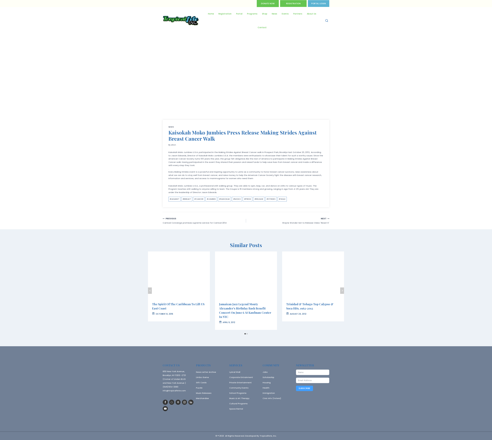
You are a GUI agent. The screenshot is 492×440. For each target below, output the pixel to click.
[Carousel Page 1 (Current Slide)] (245, 334)
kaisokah (224, 199)
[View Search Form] (326, 20)
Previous (150, 290)
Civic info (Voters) (272, 398)
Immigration (269, 393)
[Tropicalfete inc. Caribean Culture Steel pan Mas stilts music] (181, 21)
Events (285, 13)
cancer (198, 199)
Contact (262, 27)
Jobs (265, 372)
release (258, 199)
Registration (293, 3)
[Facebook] (165, 402)
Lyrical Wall (234, 372)
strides (270, 199)
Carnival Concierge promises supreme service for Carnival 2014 (195, 220)
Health (266, 387)
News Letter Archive (206, 372)
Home (211, 13)
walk (282, 199)
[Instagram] (184, 402)
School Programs (238, 393)
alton (173, 145)
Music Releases (203, 393)
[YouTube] (165, 408)
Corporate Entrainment (241, 377)
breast (187, 199)
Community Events (238, 387)
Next (342, 290)
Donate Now (268, 3)
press (247, 199)
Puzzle (199, 387)
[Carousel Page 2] (247, 334)
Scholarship (268, 377)
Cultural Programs (238, 403)
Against (174, 199)
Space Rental (236, 408)
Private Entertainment (240, 382)
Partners (297, 13)
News (274, 13)
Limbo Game (202, 377)
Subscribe (304, 388)
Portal (239, 13)
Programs (252, 13)
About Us (311, 13)
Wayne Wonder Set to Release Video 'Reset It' (305, 220)
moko (237, 199)
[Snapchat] (171, 402)
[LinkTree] (178, 402)
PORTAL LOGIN (318, 3)
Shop (264, 13)
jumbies (211, 199)
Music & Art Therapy (239, 398)
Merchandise (202, 398)
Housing (267, 382)
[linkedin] (190, 402)
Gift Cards (201, 382)
